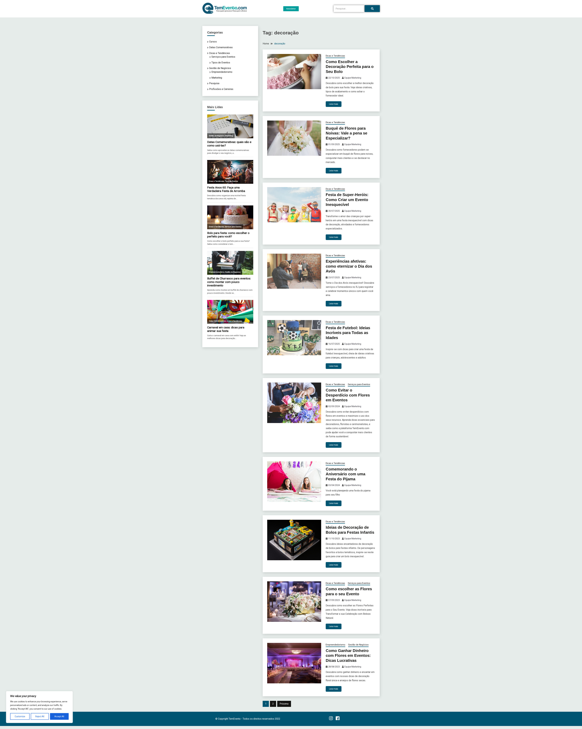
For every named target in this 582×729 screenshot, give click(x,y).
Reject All (39, 716)
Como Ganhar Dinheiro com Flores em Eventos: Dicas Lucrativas (348, 655)
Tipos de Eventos (220, 62)
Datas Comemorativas (221, 47)
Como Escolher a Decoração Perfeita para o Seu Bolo (350, 66)
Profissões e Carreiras (221, 89)
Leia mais (333, 104)
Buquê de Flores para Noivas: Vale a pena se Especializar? (346, 133)
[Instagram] (331, 718)
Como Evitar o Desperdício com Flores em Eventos (348, 395)
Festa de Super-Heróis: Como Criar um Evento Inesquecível (347, 199)
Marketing (216, 77)
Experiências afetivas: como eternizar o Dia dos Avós (349, 266)
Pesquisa (214, 83)
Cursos (213, 41)
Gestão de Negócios (358, 644)
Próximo (284, 703)
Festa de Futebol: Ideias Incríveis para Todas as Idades (348, 333)
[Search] (372, 8)
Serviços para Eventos (359, 384)
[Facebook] (337, 718)
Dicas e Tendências (335, 55)
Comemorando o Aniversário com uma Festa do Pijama (345, 474)
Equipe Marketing (353, 78)
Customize (20, 716)
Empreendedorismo (335, 644)
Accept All (59, 716)
